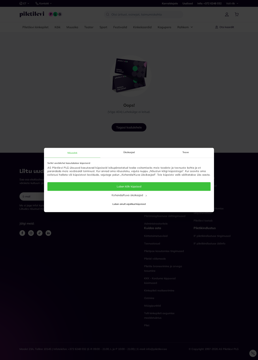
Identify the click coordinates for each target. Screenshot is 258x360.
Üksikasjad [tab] (129, 152)
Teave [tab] (185, 152)
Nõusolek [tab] (72, 152)
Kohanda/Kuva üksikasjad (127, 195)
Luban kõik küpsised (129, 186)
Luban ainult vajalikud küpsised (129, 204)
